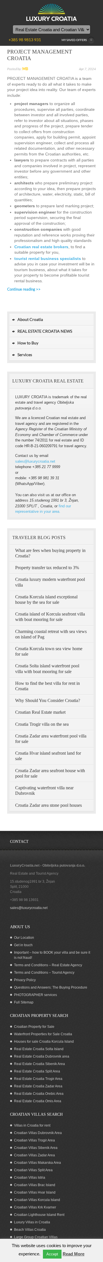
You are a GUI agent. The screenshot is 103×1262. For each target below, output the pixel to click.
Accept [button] (52, 1254)
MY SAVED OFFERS (77, 40)
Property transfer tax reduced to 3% (47, 567)
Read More (73, 1253)
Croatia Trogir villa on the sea (42, 724)
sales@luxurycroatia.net (35, 461)
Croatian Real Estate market (40, 712)
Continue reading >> (24, 289)
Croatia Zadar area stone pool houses (48, 805)
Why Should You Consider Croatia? (47, 700)
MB (25, 68)
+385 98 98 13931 (24, 900)
